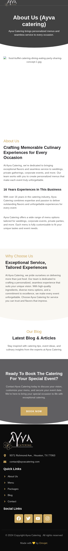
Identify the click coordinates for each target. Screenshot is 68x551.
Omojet (43, 543)
